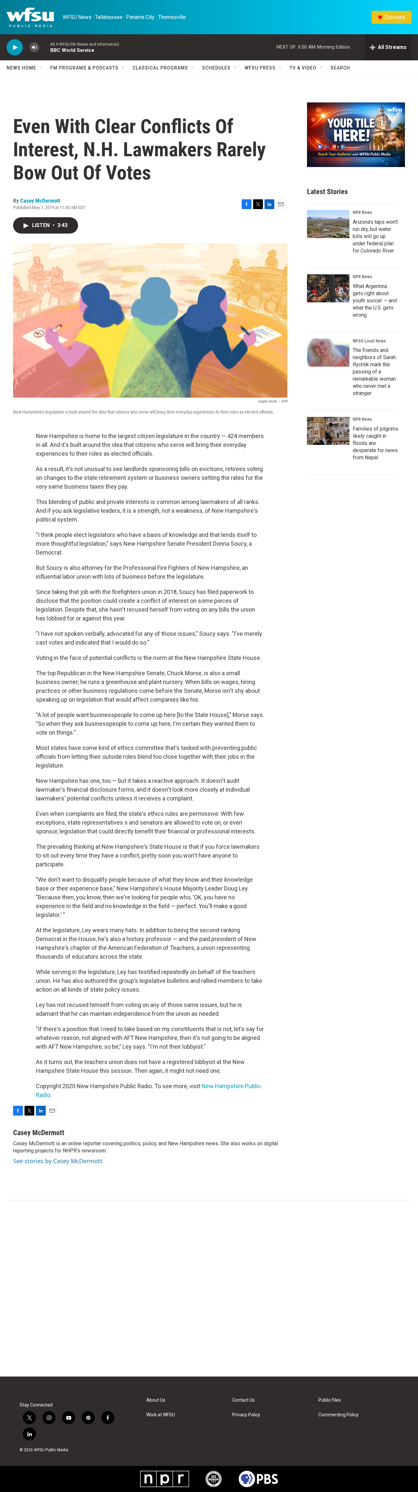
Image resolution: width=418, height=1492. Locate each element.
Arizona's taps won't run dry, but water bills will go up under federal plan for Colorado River (375, 236)
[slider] (45, 47)
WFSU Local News (369, 340)
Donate (395, 17)
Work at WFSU (160, 1414)
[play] (14, 47)
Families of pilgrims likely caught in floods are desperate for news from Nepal (375, 443)
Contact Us (243, 1400)
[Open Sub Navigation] (41, 67)
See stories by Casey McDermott (58, 1161)
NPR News (362, 212)
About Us (155, 1400)
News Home (21, 67)
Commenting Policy (338, 1414)
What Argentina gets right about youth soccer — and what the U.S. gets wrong (375, 300)
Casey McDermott (40, 200)
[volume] (34, 47)
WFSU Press (260, 67)
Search (340, 67)
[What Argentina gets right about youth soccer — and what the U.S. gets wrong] (328, 288)
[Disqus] (209, 1288)
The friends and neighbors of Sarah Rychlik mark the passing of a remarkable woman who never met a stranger (374, 371)
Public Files (329, 1400)
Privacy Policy (246, 1414)
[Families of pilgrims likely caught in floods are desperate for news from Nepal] (328, 431)
